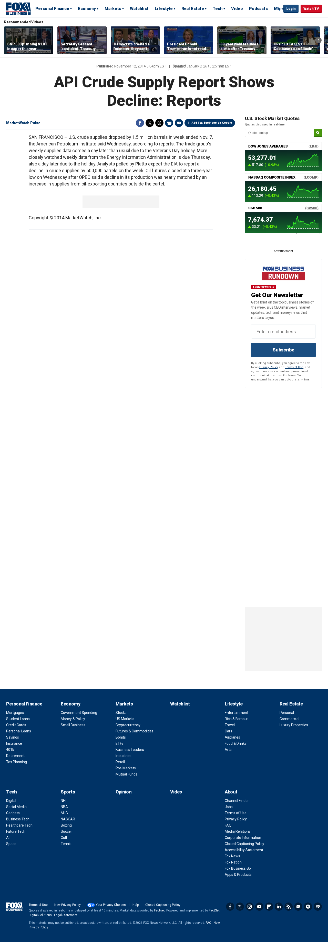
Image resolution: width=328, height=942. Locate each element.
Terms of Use (294, 367)
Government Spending (79, 713)
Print (169, 123)
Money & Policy (73, 719)
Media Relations (238, 831)
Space (11, 844)
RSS (288, 906)
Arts (228, 750)
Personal (287, 713)
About (231, 791)
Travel (230, 725)
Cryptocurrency (128, 725)
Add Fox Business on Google (212, 122)
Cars (228, 731)
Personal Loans (18, 731)
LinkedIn (279, 906)
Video (237, 8)
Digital (11, 801)
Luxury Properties (294, 725)
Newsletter (298, 906)
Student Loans (18, 719)
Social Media (16, 807)
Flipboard (269, 906)
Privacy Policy (268, 367)
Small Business (73, 725)
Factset (159, 910)
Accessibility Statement (244, 850)
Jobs (229, 807)
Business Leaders (130, 750)
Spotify (308, 906)
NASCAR (68, 819)
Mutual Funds (126, 774)
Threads (159, 123)
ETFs (120, 743)
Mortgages (15, 713)
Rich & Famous (237, 719)
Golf (64, 838)
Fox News (232, 856)
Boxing (66, 825)
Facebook (140, 123)
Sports (68, 791)
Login (291, 9)
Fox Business (18, 8)
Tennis (66, 844)
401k (10, 750)
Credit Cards (16, 725)
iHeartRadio (318, 906)
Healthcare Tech (19, 825)
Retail (120, 762)
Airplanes (232, 737)
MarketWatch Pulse (23, 123)
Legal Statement (65, 915)
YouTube (259, 906)
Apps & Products (238, 874)
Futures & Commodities (134, 731)
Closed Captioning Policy (244, 844)
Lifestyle (164, 8)
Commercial (289, 719)
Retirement (15, 756)
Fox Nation (233, 862)
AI (7, 838)
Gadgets (13, 813)
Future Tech (15, 831)
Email (179, 123)
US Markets (125, 719)
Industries (123, 756)
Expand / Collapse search (278, 9)
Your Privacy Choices (111, 905)
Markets (113, 8)
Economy (87, 8)
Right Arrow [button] (318, 40)
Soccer (66, 831)
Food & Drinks (236, 743)
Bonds (121, 737)
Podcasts (258, 8)
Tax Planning (16, 762)
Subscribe (283, 349)
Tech (217, 8)
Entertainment (236, 713)
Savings (12, 737)
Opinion (124, 791)
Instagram (249, 906)
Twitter (150, 123)
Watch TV (311, 9)
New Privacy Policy (67, 905)
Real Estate (192, 8)
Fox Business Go (238, 868)
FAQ (228, 825)
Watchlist (139, 8)
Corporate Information (243, 838)
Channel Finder (237, 801)
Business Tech (17, 819)
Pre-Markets (126, 768)
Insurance (14, 743)
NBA (64, 807)
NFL (64, 801)
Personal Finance (52, 8)
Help (135, 905)
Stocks (121, 713)
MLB (64, 813)
